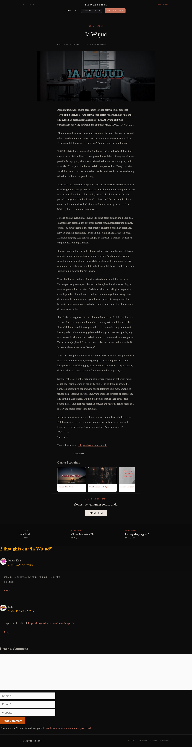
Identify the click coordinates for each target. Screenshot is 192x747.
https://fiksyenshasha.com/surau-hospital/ (51, 623)
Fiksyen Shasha (96, 4)
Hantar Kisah (96, 513)
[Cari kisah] (76, 10)
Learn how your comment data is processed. (67, 728)
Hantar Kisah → (115, 10)
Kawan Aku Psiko (66, 486)
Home (69, 10)
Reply (7, 590)
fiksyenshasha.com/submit (92, 445)
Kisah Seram (96, 26)
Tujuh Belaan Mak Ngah (99, 486)
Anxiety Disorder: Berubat (130, 486)
